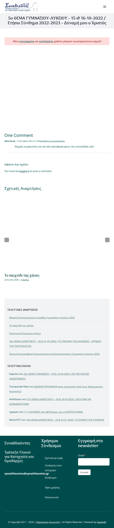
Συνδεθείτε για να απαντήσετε (52, 141)
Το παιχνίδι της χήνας (21, 276)
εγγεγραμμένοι (27, 41)
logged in (24, 171)
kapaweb (101, 522)
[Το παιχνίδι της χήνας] (57, 232)
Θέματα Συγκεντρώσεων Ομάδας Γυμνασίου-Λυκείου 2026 (42, 317)
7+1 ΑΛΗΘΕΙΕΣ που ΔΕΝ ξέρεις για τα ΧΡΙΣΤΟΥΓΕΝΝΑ (53, 412)
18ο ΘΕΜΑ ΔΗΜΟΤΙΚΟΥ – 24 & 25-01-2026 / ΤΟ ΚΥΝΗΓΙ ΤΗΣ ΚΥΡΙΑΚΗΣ (65, 419)
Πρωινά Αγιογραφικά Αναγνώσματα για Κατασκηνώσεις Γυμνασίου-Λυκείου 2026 (54, 354)
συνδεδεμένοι (46, 41)
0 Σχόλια (25, 279)
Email (82, 455)
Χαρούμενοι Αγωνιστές (48, 522)
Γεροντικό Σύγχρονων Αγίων (25, 333)
